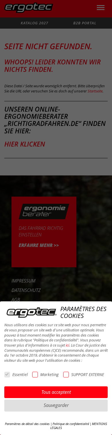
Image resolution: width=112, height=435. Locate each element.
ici (67, 345)
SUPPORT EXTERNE (87, 374)
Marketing (49, 374)
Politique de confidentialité (71, 424)
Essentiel (20, 374)
